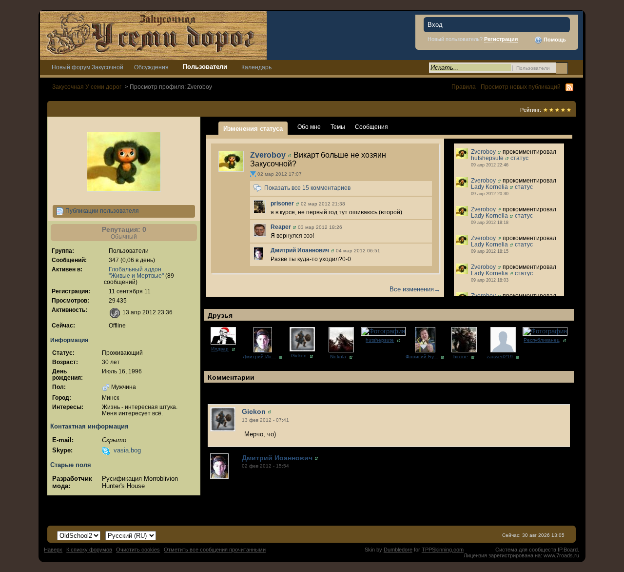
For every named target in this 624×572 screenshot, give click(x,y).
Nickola (338, 356)
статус (519, 158)
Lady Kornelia (489, 187)
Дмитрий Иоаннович (300, 250)
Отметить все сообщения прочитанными (215, 549)
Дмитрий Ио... (259, 356)
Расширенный (574, 68)
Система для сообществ (525, 549)
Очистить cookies (138, 549)
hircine (460, 356)
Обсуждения (151, 67)
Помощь (554, 39)
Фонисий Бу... (422, 356)
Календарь (256, 67)
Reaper (281, 227)
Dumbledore (398, 549)
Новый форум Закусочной (87, 67)
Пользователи (205, 66)
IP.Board (568, 549)
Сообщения (371, 126)
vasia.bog (127, 450)
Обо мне (309, 126)
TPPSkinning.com (443, 549)
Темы (338, 126)
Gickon (299, 355)
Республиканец (542, 340)
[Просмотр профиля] (231, 160)
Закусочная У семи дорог (86, 86)
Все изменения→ (415, 289)
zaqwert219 (500, 356)
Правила (463, 86)
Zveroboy (268, 155)
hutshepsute (487, 158)
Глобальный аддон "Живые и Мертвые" (136, 272)
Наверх (53, 549)
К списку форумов (89, 549)
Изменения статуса (253, 128)
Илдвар (220, 348)
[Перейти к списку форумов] (153, 35)
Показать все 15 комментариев (307, 188)
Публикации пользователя (101, 210)
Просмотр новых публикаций (521, 86)
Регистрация (501, 39)
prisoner (282, 203)
